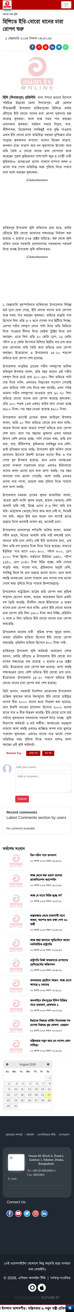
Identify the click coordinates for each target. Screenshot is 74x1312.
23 (8, 1100)
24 (15, 1100)
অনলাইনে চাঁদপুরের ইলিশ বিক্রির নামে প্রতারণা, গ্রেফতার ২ (48, 1003)
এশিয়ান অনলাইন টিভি (32, 1278)
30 (8, 1105)
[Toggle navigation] (66, 4)
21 (42, 1094)
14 (42, 1089)
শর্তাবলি (30, 1135)
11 (22, 1089)
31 (15, 1105)
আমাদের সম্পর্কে (14, 1135)
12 (29, 1089)
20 (36, 1094)
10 (15, 1089)
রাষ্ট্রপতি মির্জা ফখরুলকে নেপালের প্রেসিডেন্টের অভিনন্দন (49, 962)
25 (22, 1100)
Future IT (50, 1297)
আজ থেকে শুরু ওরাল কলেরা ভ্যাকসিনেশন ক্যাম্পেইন (46, 877)
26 (29, 1100)
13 (36, 1089)
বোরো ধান (33, 753)
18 (22, 1094)
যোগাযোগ (64, 1135)
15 (49, 1089)
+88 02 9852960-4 (44, 1170)
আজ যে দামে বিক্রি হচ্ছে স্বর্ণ (46, 896)
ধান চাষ (48, 753)
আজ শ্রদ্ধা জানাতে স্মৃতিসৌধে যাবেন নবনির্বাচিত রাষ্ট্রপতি (50, 942)
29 (49, 1100)
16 (8, 1094)
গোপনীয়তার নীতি (47, 1135)
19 (29, 1094)
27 (36, 1100)
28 (42, 1100)
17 (15, 1094)
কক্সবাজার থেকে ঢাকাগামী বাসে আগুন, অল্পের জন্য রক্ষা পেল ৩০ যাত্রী (49, 920)
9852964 (39, 1174)
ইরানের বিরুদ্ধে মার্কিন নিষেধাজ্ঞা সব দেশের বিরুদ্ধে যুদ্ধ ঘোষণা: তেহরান (50, 1023)
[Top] (69, 1290)
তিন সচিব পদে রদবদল (43, 855)
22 (49, 1094)
